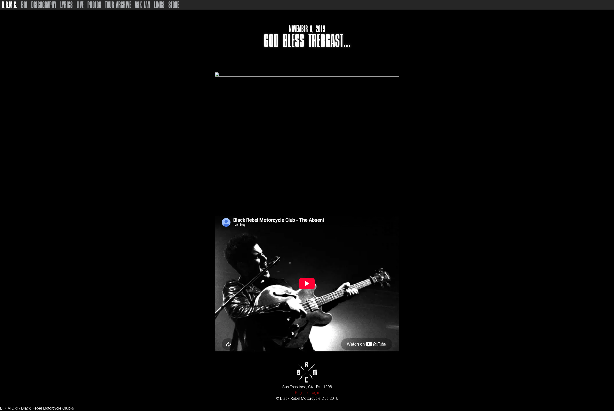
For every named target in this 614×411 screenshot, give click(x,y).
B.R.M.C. (9, 5)
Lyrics (66, 5)
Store (173, 5)
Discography (43, 5)
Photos (94, 5)
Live (80, 5)
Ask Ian (142, 5)
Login (314, 392)
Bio (24, 5)
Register (302, 392)
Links (159, 5)
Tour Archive (118, 5)
